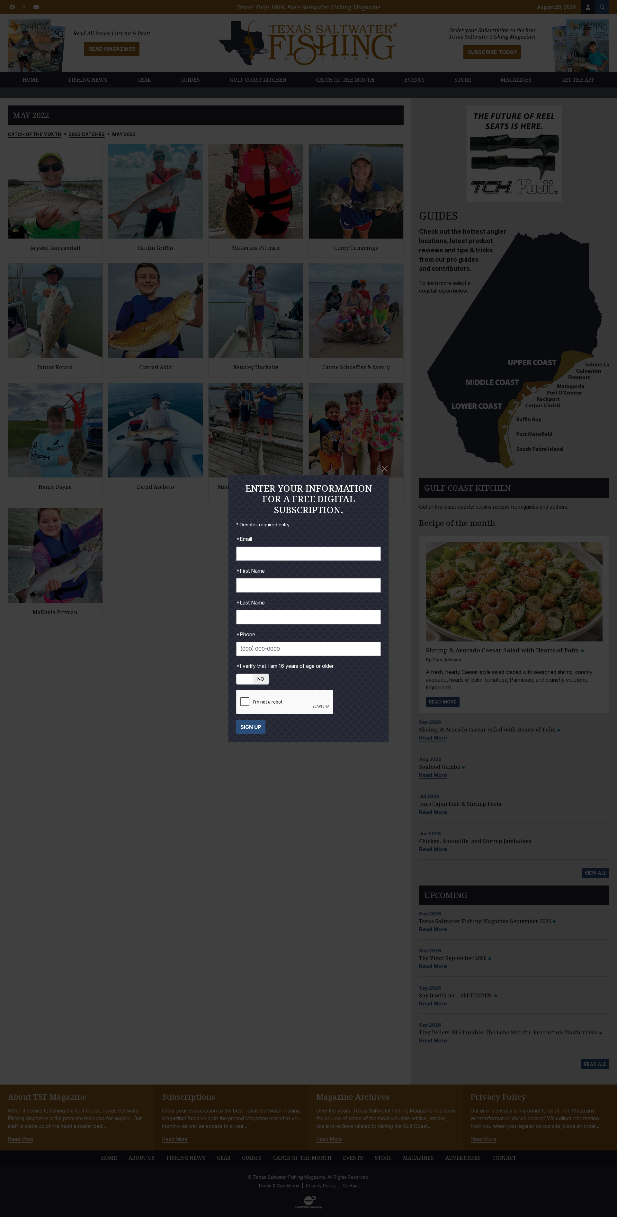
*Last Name (250, 602)
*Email (244, 539)
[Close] (385, 469)
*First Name (250, 571)
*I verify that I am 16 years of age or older (285, 666)
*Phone (245, 634)
